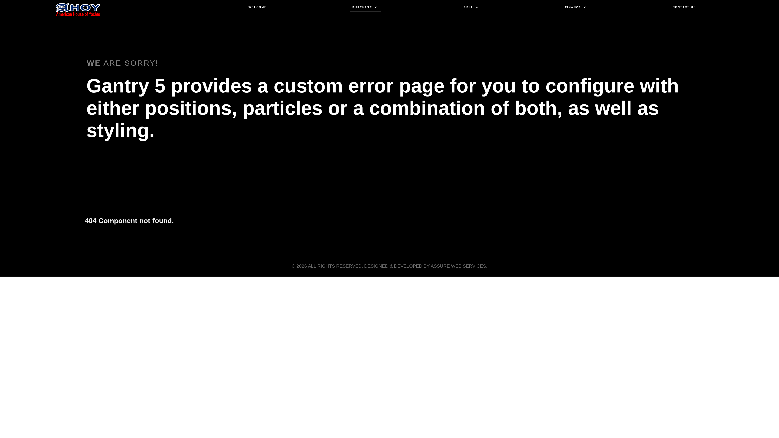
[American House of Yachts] (78, 9)
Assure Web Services (458, 266)
